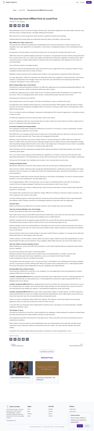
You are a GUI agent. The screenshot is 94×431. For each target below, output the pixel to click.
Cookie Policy (72, 409)
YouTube (50, 416)
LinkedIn (50, 411)
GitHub (50, 413)
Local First (22, 10)
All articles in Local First (47, 351)
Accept (80, 426)
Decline (87, 426)
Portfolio (82, 2)
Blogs (14, 10)
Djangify (50, 409)
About (88, 2)
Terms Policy (72, 411)
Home (28, 409)
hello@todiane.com (11, 420)
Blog (77, 2)
